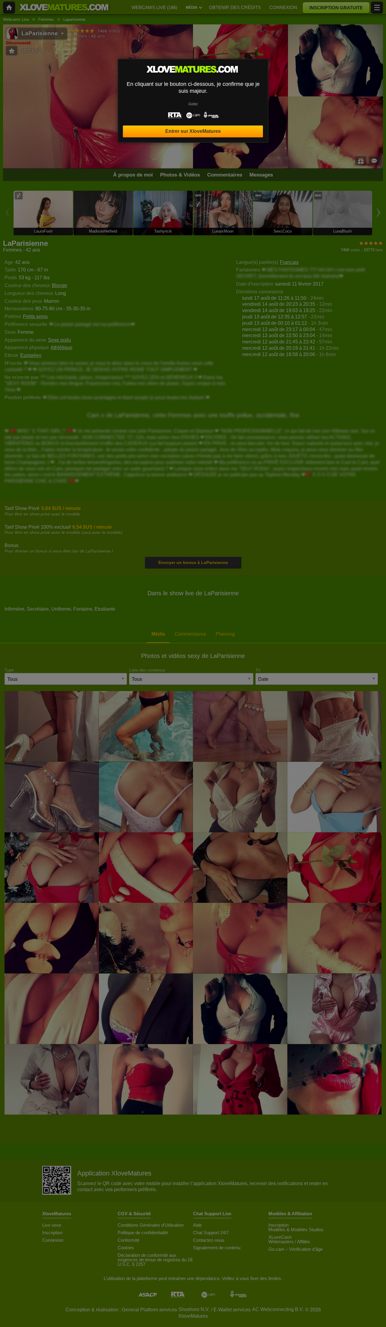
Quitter (193, 103)
